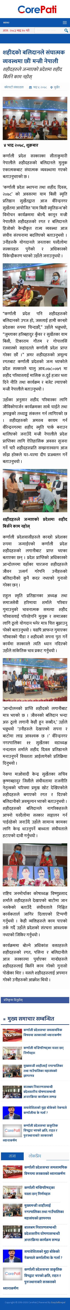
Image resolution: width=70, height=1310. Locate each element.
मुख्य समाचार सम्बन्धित (31, 1018)
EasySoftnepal (58, 1302)
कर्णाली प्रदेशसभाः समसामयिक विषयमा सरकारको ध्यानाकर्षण (43, 1032)
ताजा (12, 1156)
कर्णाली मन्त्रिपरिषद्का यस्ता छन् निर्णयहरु (44, 1050)
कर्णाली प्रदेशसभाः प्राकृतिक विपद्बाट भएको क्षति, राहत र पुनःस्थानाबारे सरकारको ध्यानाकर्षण (30, 1133)
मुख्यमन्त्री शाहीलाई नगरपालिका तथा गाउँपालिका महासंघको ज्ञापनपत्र (43, 1071)
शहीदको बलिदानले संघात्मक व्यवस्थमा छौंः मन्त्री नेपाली (34, 57)
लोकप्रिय (35, 1156)
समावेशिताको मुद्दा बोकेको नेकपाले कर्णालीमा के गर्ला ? (45, 1110)
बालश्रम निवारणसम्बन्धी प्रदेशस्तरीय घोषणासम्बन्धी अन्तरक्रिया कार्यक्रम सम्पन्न (40, 1092)
